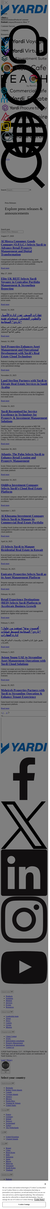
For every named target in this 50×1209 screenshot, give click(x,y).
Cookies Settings (24, 1204)
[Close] (45, 1184)
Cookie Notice (39, 1199)
